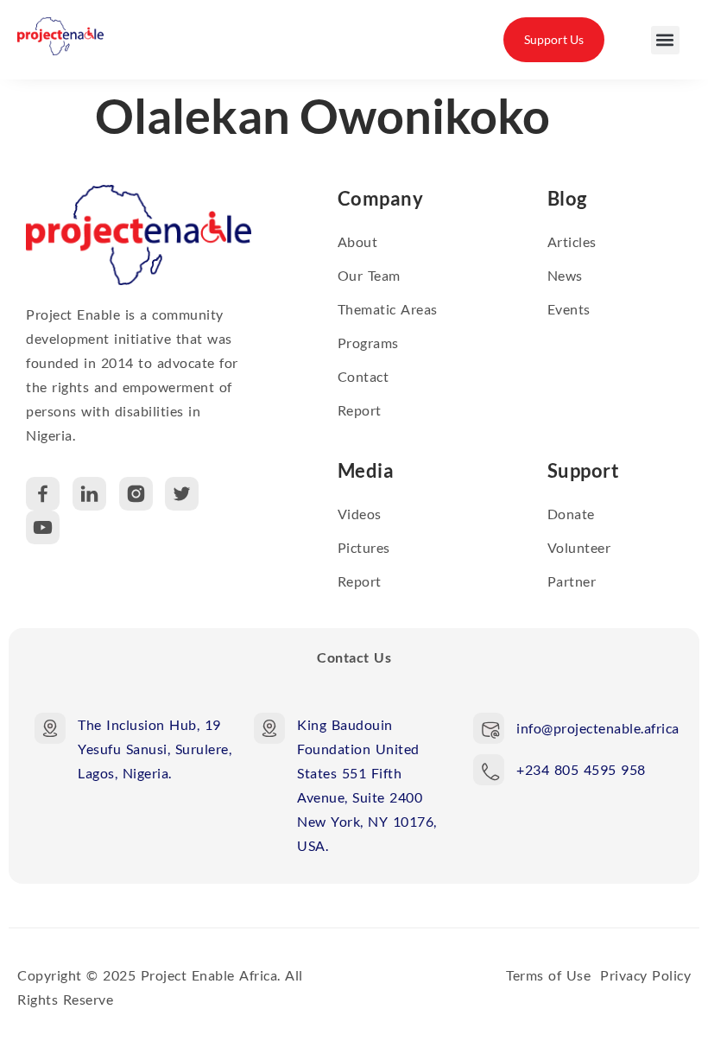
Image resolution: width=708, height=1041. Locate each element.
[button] (665, 40)
